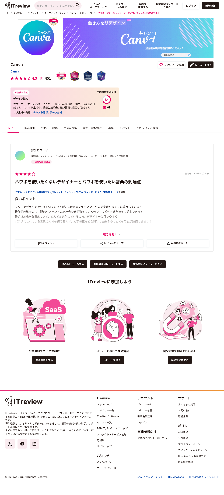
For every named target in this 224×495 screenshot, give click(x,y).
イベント (124, 128)
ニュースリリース (106, 468)
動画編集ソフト (44, 192)
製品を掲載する (179, 360)
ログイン (191, 5)
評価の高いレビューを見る (108, 264)
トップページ (104, 404)
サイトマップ (104, 446)
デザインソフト (33, 12)
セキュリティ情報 (147, 128)
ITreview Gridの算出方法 (192, 456)
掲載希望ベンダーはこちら (152, 438)
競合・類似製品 (92, 128)
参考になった (179, 243)
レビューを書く (203, 65)
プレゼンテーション (61, 192)
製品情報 (30, 128)
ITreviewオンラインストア (204, 477)
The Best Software (108, 416)
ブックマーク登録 (174, 64)
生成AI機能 (70, 128)
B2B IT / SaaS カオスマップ (112, 428)
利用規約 (183, 432)
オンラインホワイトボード (84, 192)
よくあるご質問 (186, 404)
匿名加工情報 (185, 462)
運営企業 (183, 416)
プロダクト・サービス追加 (111, 434)
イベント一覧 (104, 422)
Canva (73, 12)
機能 (55, 128)
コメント (48, 243)
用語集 (100, 440)
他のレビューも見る (73, 264)
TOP (7, 12)
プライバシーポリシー (190, 444)
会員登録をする (44, 360)
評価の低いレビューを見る (147, 264)
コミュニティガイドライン (192, 450)
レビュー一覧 (86, 12)
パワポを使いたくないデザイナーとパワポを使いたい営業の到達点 (78, 182)
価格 (44, 128)
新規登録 (210, 5)
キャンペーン (104, 462)
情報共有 (17, 12)
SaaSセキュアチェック (150, 477)
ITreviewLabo (176, 477)
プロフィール (145, 404)
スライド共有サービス (107, 192)
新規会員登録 (145, 416)
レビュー (13, 128)
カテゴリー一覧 (105, 410)
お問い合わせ (185, 410)
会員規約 (183, 438)
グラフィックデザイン (55, 12)
